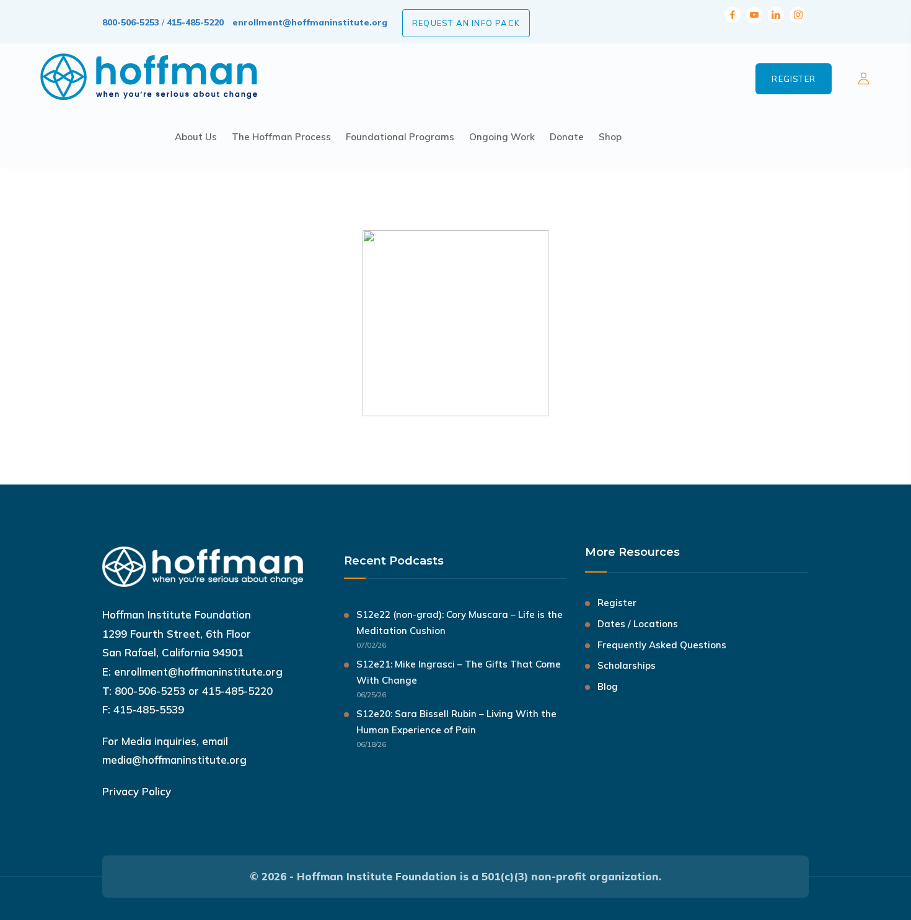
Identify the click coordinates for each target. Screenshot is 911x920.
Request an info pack (466, 23)
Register (794, 79)
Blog (607, 686)
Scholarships (626, 665)
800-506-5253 (130, 22)
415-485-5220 (195, 22)
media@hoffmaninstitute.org (174, 759)
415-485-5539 (148, 709)
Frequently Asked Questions (661, 645)
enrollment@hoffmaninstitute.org (309, 22)
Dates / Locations (637, 624)
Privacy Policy (136, 791)
